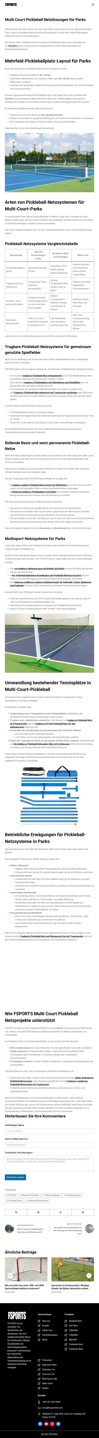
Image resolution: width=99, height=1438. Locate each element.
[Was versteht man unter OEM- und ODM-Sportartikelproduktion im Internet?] (26, 1269)
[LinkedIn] (83, 1212)
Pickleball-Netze (14, 1201)
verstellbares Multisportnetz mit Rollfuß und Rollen (39, 568)
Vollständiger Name (14, 1125)
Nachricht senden (15, 1177)
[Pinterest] (61, 1212)
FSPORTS (12, 46)
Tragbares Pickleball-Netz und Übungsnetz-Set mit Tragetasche (51, 936)
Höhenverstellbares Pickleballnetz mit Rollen (34, 492)
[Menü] (93, 4)
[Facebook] (16, 1212)
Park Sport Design (72, 1195)
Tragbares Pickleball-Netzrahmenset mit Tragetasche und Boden (45, 392)
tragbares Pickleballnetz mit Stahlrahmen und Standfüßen (52, 382)
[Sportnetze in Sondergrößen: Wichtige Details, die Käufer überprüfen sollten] (72, 1269)
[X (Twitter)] (38, 1212)
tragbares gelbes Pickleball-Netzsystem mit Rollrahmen (39, 485)
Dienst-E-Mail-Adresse (16, 1139)
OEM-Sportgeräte (51, 1195)
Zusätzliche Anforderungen (19, 1152)
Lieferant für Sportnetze (37, 1201)
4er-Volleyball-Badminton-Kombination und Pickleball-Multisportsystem (46, 575)
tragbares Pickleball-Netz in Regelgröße (42, 375)
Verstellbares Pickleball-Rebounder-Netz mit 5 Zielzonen (41, 744)
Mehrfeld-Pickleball (29, 1195)
